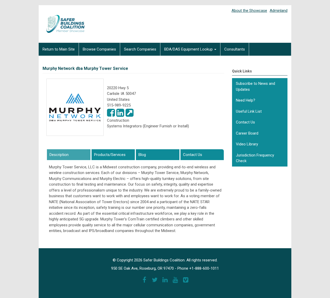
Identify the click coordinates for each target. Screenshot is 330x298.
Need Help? (245, 100)
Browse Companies (99, 49)
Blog (142, 154)
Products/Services (110, 154)
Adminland (278, 10)
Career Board (247, 133)
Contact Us (192, 154)
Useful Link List (249, 111)
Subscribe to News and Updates (255, 86)
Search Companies (140, 49)
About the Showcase (249, 10)
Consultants (234, 49)
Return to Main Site (59, 49)
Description (69, 154)
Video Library (247, 144)
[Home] (62, 20)
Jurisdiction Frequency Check (255, 158)
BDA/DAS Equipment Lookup (189, 49)
